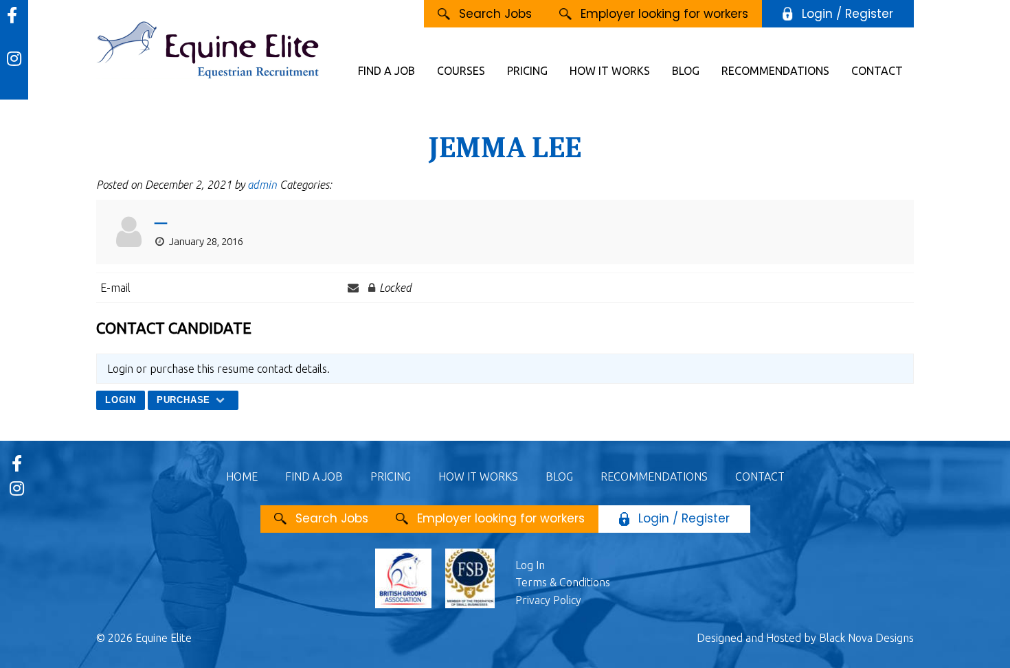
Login (120, 400)
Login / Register (847, 13)
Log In (530, 565)
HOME (242, 476)
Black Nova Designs (866, 638)
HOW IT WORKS (610, 71)
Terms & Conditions (562, 582)
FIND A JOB (386, 71)
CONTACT (877, 71)
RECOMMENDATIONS (775, 71)
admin (262, 184)
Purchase (185, 400)
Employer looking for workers (664, 13)
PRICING (527, 71)
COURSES (461, 71)
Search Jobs (495, 13)
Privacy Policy (548, 600)
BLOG (685, 71)
